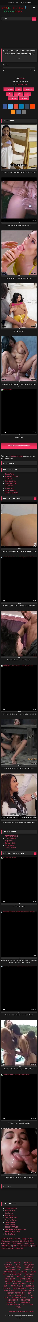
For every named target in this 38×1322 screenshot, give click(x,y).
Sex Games (9, 1213)
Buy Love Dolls (10, 843)
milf (28, 93)
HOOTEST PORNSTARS (16, 1293)
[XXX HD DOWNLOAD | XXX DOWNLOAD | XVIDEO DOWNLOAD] (15, 10)
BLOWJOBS (28, 1276)
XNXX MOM (24, 1241)
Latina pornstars (10, 848)
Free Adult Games (11, 1218)
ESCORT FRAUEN (12, 1227)
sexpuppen (9, 841)
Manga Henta (13, 1311)
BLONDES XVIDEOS (12, 1276)
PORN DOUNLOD (10, 1290)
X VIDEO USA (29, 1243)
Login (22, 2)
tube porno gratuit (17, 456)
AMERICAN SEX (10, 1272)
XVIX (8, 1243)
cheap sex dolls (10, 490)
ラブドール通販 (10, 838)
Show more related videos (19, 446)
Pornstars (10, 89)
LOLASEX (8, 479)
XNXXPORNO (25, 1302)
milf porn (14, 98)
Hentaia (31, 1311)
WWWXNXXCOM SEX (20, 1298)
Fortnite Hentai (22, 1311)
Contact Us (8, 1265)
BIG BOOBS (29, 1274)
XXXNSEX (28, 1262)
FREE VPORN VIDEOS (13, 1267)
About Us (17, 1262)
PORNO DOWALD (27, 1290)
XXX (24, 1305)
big (10, 93)
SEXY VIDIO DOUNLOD (15, 1295)
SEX (29, 1293)
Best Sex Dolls (10, 1210)
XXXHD (22, 78)
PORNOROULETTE (12, 476)
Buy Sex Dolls (10, 1234)
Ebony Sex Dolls (10, 483)
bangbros (29, 89)
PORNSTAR (27, 1269)
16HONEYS (29, 1267)
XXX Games (9, 1215)
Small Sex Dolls (10, 481)
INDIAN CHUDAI (17, 1286)
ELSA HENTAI (10, 1279)
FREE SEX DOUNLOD (13, 1281)
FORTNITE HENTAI (26, 1279)
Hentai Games (10, 1222)
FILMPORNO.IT (6, 1246)
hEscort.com (9, 488)
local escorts (19, 1248)
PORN (31, 1288)
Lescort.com (9, 486)
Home (8, 1262)
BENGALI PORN (15, 1274)
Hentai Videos (10, 1225)
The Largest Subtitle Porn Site (15, 1229)
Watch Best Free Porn (12, 1232)
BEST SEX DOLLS (11, 493)
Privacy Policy (29, 1265)
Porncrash (10, 1248)
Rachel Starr (22, 84)
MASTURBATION (19, 1288)
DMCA (18, 1265)
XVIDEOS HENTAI (13, 1305)
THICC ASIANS (17, 1243)
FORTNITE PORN (11, 836)
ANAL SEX (23, 1272)
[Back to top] (32, 1316)
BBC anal (16, 1246)
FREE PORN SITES (13, 1269)
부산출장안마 (9, 845)
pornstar (24, 98)
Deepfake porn (26, 1246)
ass (19, 89)
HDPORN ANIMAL (19, 1283)
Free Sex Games (11, 1220)
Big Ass (19, 93)
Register (28, 2)
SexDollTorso (9, 474)
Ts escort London (11, 1208)
